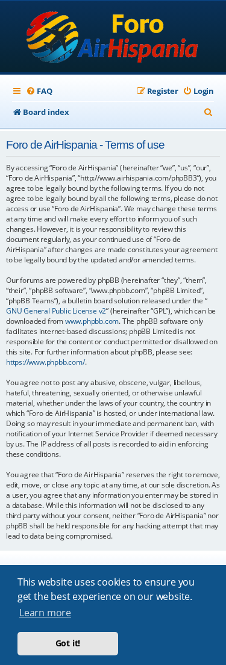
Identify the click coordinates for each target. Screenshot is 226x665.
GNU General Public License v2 (56, 311)
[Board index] (113, 38)
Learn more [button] (45, 612)
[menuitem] (39, 91)
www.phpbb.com (92, 321)
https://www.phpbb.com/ (45, 362)
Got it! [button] (68, 643)
